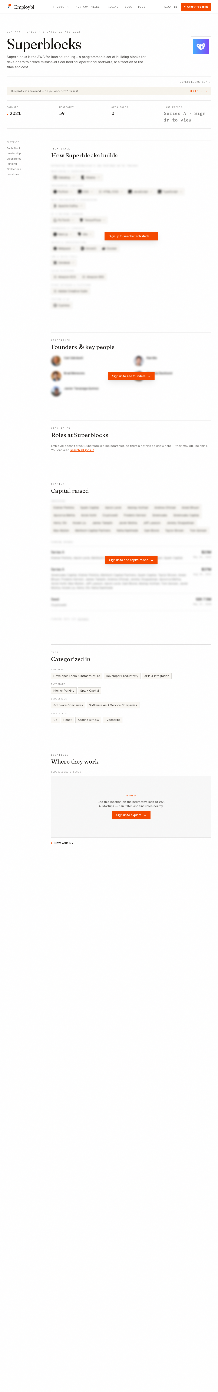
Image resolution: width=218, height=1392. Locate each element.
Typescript (112, 720)
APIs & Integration (156, 676)
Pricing (112, 6)
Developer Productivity (122, 676)
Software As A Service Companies (113, 705)
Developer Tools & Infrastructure (76, 676)
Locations (13, 174)
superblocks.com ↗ (195, 81)
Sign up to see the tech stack (131, 236)
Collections (14, 169)
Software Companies (68, 705)
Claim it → (198, 90)
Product (59, 6)
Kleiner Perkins (63, 690)
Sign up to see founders (131, 376)
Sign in (170, 6)
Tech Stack (14, 148)
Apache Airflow (88, 720)
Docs (142, 6)
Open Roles (14, 158)
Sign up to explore (131, 815)
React (67, 720)
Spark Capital (89, 690)
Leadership (14, 153)
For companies (88, 6)
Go (55, 720)
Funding (12, 163)
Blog (128, 6)
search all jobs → (82, 450)
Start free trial (197, 6)
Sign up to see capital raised (131, 560)
